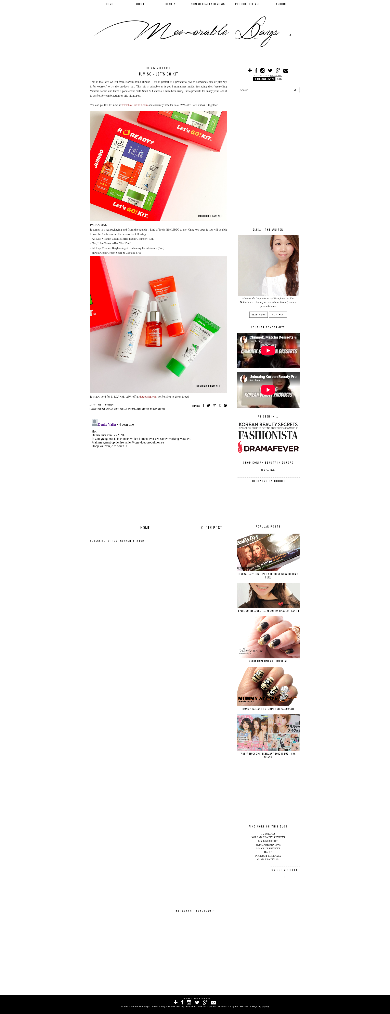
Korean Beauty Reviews (208, 4)
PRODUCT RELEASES (268, 856)
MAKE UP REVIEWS (268, 848)
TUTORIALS (268, 833)
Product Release (247, 4)
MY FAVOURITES (268, 841)
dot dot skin (104, 408)
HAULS (268, 852)
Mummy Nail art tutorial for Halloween (268, 708)
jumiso (115, 408)
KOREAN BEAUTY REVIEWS (268, 837)
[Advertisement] (268, 159)
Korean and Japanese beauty (134, 408)
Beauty (171, 4)
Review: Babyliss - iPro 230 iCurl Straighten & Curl (268, 575)
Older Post (211, 527)
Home (109, 4)
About (140, 4)
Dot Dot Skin (268, 470)
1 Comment (109, 404)
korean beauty (157, 408)
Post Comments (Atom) (129, 540)
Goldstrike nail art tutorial (268, 660)
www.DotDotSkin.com (134, 105)
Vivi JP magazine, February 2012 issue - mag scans (268, 755)
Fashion (280, 4)
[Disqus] (158, 468)
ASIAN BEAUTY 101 (268, 859)
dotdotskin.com (148, 396)
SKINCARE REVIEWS (268, 844)
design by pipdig (259, 1006)
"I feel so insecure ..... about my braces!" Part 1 (268, 610)
